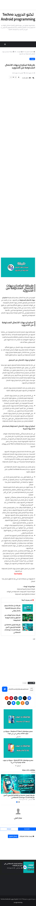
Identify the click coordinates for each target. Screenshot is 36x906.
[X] (25, 698)
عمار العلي (18, 818)
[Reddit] (7, 698)
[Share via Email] (9, 703)
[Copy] (4, 689)
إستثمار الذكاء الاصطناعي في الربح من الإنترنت (13, 864)
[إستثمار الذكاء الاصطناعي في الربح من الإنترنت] (28, 867)
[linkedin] (20, 698)
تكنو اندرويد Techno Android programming (18, 17)
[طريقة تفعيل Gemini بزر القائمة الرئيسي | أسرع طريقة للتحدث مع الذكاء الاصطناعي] (27, 627)
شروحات (19, 51)
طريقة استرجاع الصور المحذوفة (26, 589)
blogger (27, 829)
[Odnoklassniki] (22, 703)
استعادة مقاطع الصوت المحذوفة (25, 594)
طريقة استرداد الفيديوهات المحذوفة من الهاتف (21, 591)
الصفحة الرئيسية (29, 51)
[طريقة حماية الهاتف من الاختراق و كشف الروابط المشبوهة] (27, 617)
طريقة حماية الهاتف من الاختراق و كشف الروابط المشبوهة (12, 618)
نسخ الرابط (31, 689)
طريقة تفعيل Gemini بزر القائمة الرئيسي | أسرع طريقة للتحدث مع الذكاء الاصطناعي (12, 628)
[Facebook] (29, 698)
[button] (34, 788)
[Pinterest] (11, 698)
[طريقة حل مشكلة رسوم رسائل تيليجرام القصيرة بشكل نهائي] (27, 608)
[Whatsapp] (18, 703)
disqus (9, 829)
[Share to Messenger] (13, 703)
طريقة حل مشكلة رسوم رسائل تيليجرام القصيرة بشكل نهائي (12, 608)
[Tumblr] (16, 698)
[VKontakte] (27, 703)
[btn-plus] (15, 77)
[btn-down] (10, 77)
